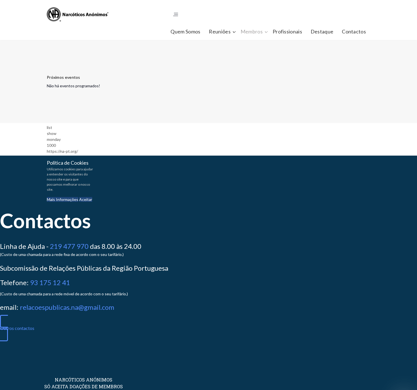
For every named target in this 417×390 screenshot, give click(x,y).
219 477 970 (69, 246)
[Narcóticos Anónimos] (77, 14)
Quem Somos (185, 31)
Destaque (322, 31)
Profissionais (287, 31)
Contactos (354, 31)
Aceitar (85, 199)
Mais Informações (62, 199)
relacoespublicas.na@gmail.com (67, 307)
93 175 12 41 (50, 282)
